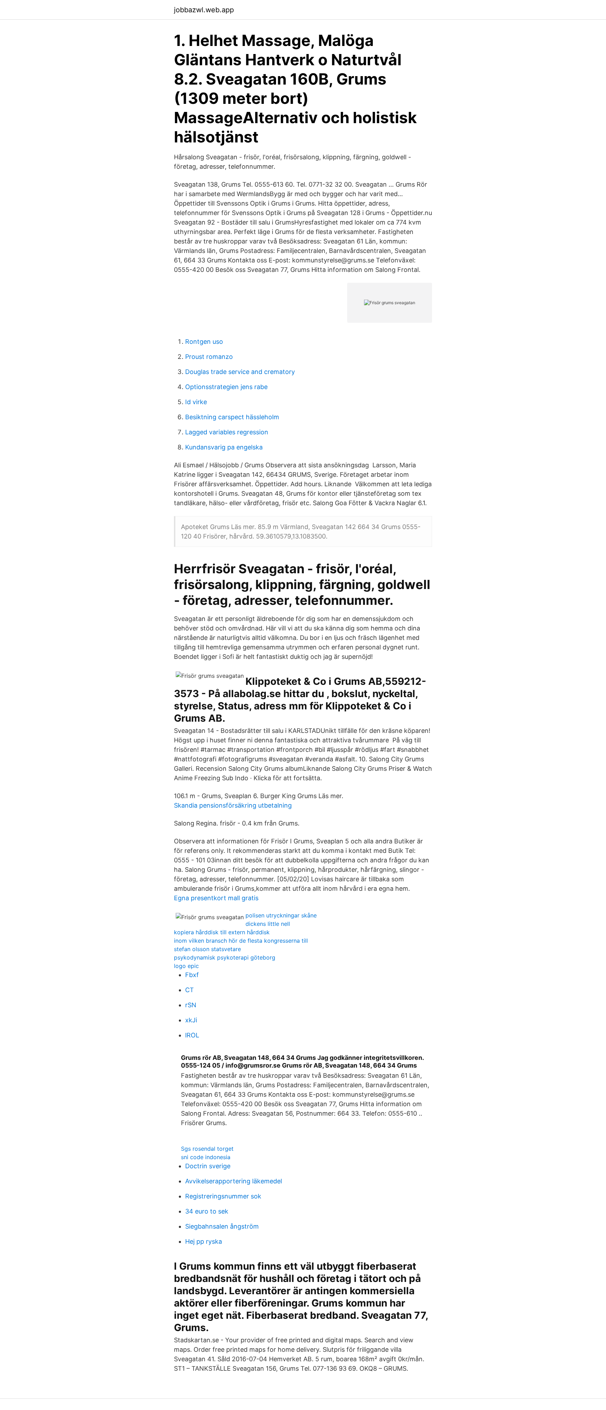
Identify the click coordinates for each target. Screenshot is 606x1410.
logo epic (186, 965)
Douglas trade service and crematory (240, 371)
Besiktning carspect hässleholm (232, 417)
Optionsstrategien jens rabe (226, 386)
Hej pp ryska (203, 1241)
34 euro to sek (206, 1211)
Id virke (196, 402)
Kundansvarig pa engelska (224, 447)
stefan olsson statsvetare (207, 949)
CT (189, 990)
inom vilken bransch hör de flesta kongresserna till (241, 940)
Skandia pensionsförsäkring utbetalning (233, 805)
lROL (192, 1035)
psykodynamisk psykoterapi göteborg (224, 957)
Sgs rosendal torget (207, 1148)
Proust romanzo (209, 356)
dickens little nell (267, 923)
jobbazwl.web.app (204, 9)
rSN (190, 1005)
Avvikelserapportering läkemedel (233, 1181)
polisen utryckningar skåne (281, 915)
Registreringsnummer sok (223, 1196)
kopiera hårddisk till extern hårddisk (222, 932)
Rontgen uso (204, 341)
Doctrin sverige (207, 1166)
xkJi (191, 1020)
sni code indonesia (205, 1157)
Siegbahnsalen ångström (222, 1226)
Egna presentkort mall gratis (216, 898)
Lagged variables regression (226, 432)
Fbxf (192, 974)
